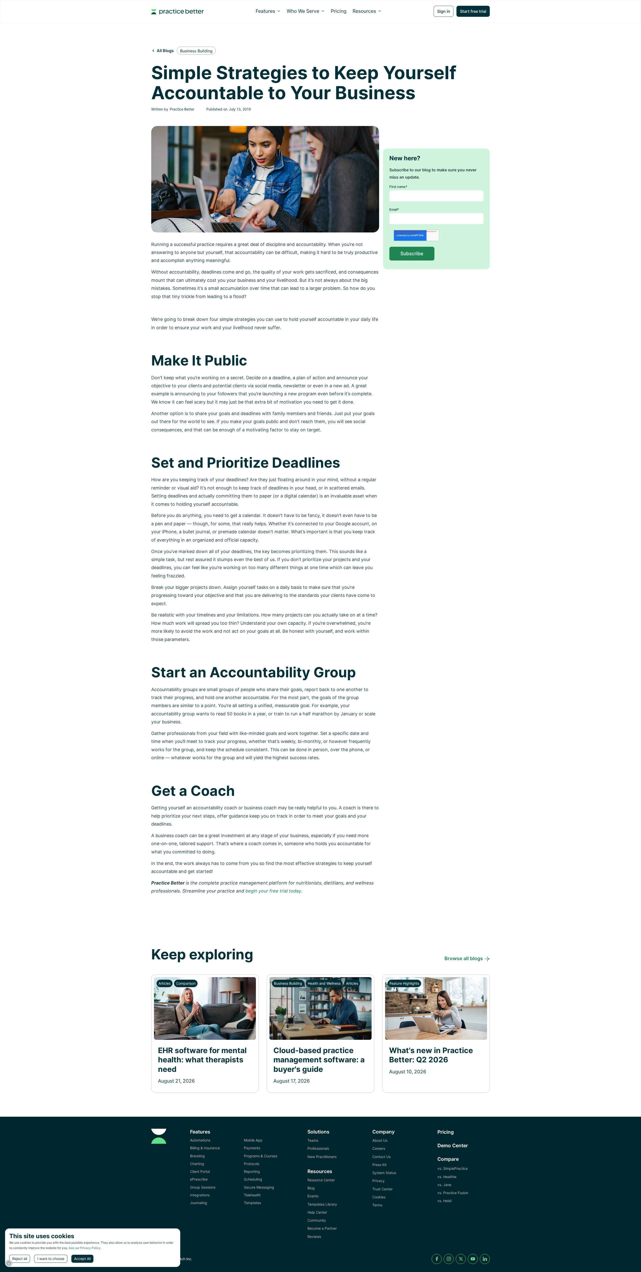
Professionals (318, 1148)
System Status (384, 1173)
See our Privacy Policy (84, 1248)
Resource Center (321, 1180)
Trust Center (382, 1189)
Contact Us (381, 1157)
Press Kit (379, 1165)
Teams (312, 1140)
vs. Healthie (446, 1177)
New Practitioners (322, 1157)
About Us (379, 1140)
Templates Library (322, 1204)
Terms (377, 1205)
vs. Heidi (444, 1201)
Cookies (378, 1197)
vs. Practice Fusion (452, 1193)
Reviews (314, 1236)
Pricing (339, 11)
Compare (448, 1159)
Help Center (317, 1212)
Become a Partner (322, 1228)
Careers (378, 1148)
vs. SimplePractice (452, 1168)
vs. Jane (444, 1185)
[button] (268, 11)
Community (316, 1220)
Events (312, 1196)
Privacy (378, 1181)
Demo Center (452, 1145)
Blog (311, 1188)
